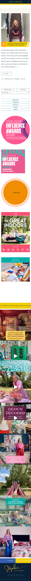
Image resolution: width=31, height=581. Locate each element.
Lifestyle (15, 104)
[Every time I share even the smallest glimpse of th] (15, 510)
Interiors (16, 79)
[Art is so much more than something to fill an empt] (15, 449)
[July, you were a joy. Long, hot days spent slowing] (15, 479)
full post (6, 73)
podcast (23, 79)
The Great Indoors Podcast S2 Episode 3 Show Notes (17, 44)
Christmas (15, 100)
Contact (16, 579)
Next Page (23, 89)
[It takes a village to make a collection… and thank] (15, 541)
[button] (29, 2)
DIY (2, 79)
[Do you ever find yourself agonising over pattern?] (15, 356)
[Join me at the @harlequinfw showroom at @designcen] (15, 418)
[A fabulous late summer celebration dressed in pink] (15, 387)
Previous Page (8, 89)
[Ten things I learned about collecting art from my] (15, 325)
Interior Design (9, 79)
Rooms (15, 107)
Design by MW (26, 579)
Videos (15, 109)
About (20, 579)
